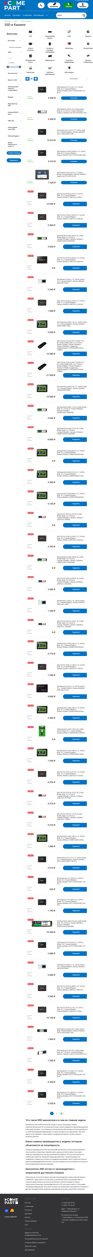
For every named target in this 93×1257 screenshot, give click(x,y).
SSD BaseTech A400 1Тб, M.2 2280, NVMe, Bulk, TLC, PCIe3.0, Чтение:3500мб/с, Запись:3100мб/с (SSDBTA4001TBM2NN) (72, 409)
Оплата (27, 1217)
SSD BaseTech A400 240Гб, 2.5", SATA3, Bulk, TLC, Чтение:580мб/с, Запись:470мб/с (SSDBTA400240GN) (71, 709)
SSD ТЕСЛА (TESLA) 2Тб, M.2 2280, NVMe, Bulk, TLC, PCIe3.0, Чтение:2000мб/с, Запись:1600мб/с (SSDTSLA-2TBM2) (70, 516)
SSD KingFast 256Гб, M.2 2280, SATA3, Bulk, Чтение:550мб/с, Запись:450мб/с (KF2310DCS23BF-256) (71, 1031)
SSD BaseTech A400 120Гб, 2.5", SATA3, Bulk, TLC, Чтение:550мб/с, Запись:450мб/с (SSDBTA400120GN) (71, 838)
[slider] (8, 67)
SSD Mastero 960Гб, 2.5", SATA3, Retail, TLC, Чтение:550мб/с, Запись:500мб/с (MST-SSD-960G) (71, 966)
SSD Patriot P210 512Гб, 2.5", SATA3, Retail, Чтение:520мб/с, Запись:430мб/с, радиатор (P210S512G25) (71, 174)
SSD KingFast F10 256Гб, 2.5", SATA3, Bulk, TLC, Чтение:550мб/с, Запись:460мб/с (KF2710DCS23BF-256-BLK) (71, 1095)
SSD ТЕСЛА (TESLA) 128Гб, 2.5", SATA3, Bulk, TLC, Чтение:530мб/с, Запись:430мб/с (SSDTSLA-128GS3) (71, 667)
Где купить (17, 15)
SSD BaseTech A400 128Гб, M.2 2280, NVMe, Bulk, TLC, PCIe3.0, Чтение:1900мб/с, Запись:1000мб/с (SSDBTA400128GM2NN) (70, 559)
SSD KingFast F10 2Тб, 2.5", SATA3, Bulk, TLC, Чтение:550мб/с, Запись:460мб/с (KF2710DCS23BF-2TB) (71, 132)
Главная (8, 21)
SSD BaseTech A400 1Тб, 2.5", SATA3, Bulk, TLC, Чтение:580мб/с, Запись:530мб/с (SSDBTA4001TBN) (72, 324)
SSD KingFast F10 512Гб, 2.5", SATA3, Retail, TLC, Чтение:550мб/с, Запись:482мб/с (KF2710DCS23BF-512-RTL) (71, 945)
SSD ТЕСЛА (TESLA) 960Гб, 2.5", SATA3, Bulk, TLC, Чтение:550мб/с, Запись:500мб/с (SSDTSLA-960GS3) (71, 259)
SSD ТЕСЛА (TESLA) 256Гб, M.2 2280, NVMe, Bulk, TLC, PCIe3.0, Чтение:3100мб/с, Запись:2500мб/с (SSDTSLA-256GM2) (70, 581)
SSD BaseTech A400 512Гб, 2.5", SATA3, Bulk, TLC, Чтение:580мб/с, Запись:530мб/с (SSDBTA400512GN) (71, 474)
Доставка (28, 1214)
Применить (14, 160)
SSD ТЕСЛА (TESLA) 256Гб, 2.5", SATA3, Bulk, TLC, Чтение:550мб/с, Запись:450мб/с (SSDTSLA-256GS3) (71, 538)
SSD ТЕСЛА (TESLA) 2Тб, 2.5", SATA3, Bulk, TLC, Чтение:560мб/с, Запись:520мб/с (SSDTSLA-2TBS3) (70, 195)
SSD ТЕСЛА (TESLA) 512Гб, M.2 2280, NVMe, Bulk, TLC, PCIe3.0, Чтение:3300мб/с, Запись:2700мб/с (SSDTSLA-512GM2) (70, 795)
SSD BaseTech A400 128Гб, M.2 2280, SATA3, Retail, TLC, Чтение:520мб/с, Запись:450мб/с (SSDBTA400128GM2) (71, 731)
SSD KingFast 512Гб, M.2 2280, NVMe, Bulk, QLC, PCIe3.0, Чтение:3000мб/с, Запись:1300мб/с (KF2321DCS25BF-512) (72, 1052)
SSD (15, 21)
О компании (27, 15)
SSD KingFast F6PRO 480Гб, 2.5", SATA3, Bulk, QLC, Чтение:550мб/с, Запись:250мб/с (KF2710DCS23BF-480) (71, 153)
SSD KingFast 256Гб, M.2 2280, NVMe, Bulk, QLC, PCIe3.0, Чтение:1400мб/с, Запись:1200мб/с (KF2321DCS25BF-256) (72, 111)
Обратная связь (31, 1246)
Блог (26, 1225)
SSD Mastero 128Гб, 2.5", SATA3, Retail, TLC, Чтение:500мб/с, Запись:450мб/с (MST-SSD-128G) (71, 602)
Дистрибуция (39, 15)
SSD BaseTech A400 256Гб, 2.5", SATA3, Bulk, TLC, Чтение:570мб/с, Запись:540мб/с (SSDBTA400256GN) (71, 645)
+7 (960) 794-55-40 (68, 1205)
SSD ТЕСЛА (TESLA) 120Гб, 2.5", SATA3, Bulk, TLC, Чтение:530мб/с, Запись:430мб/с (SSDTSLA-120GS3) (71, 302)
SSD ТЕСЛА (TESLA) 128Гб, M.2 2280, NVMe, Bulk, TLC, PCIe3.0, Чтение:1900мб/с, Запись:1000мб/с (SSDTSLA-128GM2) (70, 623)
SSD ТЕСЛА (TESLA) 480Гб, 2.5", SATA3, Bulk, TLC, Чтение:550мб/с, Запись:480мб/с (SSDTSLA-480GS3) (71, 988)
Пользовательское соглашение (36, 1239)
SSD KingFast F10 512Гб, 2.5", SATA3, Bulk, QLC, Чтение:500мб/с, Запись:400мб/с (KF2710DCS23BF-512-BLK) (71, 89)
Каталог (8, 15)
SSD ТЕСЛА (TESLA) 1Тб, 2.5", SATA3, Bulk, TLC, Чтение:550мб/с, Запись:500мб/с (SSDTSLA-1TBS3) (70, 1009)
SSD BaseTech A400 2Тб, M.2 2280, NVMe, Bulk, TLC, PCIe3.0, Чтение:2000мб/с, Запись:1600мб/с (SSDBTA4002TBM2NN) (72, 923)
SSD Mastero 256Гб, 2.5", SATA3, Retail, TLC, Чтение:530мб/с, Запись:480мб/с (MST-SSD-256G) (71, 281)
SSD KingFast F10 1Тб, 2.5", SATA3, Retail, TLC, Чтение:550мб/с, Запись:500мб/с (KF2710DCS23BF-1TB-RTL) (71, 859)
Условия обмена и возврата (35, 1242)
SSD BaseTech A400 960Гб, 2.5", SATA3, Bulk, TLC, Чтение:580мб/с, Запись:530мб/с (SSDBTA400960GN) (71, 452)
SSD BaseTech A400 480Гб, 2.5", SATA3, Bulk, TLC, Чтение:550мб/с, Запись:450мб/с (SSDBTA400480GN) (71, 495)
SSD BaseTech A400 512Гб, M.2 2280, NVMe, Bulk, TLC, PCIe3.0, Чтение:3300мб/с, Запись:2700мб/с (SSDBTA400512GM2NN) (70, 431)
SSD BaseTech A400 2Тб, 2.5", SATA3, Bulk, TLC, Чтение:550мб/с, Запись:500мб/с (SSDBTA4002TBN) (72, 388)
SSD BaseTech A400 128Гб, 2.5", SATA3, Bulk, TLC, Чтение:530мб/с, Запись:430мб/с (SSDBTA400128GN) (71, 752)
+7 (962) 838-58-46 (68, 1203)
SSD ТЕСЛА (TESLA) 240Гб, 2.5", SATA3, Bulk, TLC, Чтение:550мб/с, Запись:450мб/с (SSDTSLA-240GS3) (71, 217)
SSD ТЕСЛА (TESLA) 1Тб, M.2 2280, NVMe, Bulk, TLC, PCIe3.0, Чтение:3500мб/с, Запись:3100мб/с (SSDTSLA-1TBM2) (70, 816)
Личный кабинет (31, 1221)
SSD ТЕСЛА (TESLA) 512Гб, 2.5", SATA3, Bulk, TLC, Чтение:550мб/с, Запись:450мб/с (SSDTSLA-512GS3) (71, 774)
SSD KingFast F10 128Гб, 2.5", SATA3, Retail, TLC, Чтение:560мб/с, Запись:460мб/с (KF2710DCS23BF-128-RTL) (71, 881)
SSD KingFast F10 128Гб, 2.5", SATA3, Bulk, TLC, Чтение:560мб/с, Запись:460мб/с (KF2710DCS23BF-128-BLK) (71, 1073)
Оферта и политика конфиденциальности (33, 1234)
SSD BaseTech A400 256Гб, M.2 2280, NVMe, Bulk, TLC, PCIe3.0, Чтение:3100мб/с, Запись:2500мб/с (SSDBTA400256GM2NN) (70, 238)
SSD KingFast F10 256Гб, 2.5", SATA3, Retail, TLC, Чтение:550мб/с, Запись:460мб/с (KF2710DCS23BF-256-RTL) (71, 902)
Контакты (28, 1210)
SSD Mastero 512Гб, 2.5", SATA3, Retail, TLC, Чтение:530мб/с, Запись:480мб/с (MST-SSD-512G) (71, 688)
